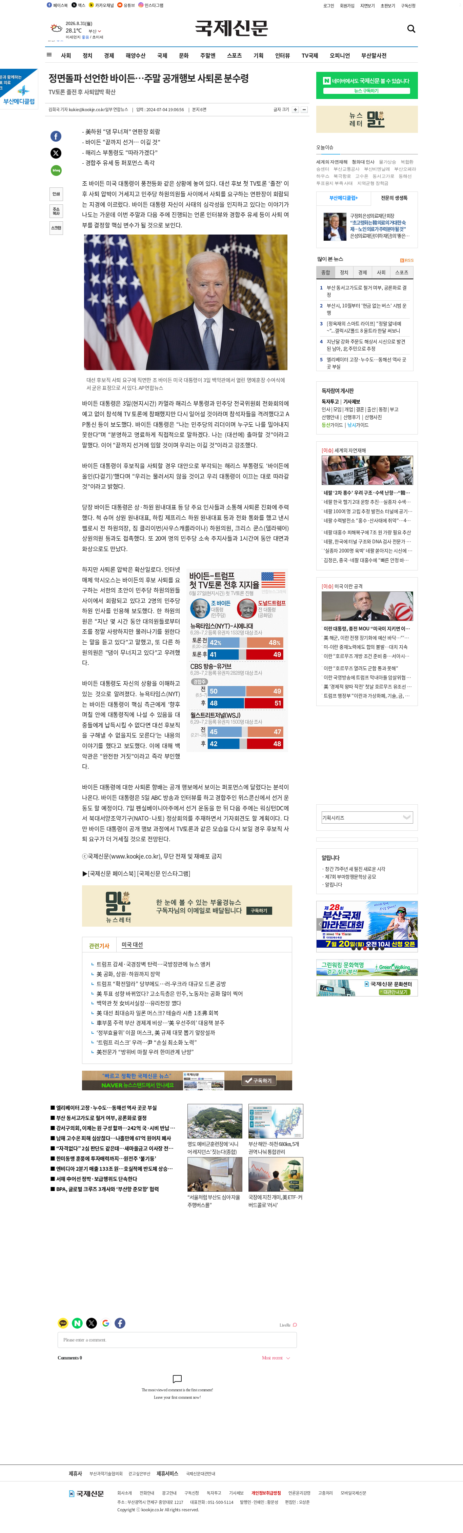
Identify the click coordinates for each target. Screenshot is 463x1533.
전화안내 (147, 1493)
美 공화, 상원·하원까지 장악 (128, 974)
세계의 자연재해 (331, 161)
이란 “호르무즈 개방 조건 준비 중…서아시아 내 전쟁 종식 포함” (385, 655)
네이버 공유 (55, 171)
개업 (348, 409)
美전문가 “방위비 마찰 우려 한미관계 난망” (145, 1052)
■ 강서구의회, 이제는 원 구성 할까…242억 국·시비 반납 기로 (115, 1127)
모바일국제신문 (353, 1493)
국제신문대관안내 (200, 1473)
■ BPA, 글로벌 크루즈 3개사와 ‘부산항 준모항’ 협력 (104, 1188)
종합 (325, 272)
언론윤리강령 (299, 1493)
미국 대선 (132, 944)
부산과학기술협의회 (105, 1473)
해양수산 (136, 55)
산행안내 (330, 416)
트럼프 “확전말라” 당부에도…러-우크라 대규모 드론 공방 (161, 984)
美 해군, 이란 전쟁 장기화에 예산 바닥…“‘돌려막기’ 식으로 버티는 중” (391, 637)
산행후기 (351, 416)
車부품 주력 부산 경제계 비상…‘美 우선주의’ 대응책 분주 (161, 1022)
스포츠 (234, 55)
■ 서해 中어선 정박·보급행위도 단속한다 (93, 1178)
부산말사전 (373, 55)
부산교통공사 (347, 169)
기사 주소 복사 (55, 211)
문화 (184, 55)
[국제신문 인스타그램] (163, 873)
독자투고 (214, 1493)
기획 (259, 55)
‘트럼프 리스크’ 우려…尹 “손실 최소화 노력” (147, 1042)
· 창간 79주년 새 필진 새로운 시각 (353, 868)
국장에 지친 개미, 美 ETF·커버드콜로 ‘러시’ (275, 1200)
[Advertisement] (367, 755)
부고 (394, 409)
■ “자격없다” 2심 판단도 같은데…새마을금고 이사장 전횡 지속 (116, 1148)
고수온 (361, 176)
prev (320, 924)
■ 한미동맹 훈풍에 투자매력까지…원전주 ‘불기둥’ (103, 1158)
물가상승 (387, 161)
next (414, 924)
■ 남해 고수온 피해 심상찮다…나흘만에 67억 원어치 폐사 (110, 1138)
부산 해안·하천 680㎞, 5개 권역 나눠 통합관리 (273, 1147)
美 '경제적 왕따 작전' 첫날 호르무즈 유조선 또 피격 (372, 686)
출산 (371, 409)
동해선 (405, 176)
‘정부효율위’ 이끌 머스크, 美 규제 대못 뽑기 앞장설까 (156, 1032)
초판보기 (388, 5)
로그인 (328, 5)
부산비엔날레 (377, 169)
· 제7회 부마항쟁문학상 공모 (349, 876)
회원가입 (347, 5)
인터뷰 (282, 55)
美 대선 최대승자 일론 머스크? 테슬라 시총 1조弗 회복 (158, 1013)
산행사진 (373, 416)
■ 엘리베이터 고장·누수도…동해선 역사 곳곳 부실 (103, 1107)
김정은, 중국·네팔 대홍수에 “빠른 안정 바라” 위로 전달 (377, 560)
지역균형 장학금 (372, 183)
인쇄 (55, 194)
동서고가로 (383, 176)
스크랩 (55, 228)
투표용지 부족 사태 (334, 183)
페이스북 (60, 5)
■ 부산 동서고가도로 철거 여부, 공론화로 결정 (98, 1117)
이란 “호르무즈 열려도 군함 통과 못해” (361, 668)
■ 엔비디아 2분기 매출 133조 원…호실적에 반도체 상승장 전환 (116, 1168)
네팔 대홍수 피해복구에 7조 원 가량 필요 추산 (367, 532)
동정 (383, 409)
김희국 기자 (58, 109)
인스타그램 (154, 5)
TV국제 (310, 55)
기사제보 (236, 1493)
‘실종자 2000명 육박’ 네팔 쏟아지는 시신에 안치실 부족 (377, 550)
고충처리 (325, 1493)
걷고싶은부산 (139, 1473)
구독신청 (408, 5)
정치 (88, 55)
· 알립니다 (332, 884)
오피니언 (340, 55)
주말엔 (207, 55)
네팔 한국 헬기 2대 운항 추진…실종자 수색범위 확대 (374, 501)
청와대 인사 (363, 161)
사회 (66, 55)
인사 (326, 409)
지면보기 (367, 5)
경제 (109, 55)
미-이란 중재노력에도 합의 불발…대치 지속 (365, 646)
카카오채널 (104, 5)
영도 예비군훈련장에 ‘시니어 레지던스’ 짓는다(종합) (212, 1147)
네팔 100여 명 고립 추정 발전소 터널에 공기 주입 (370, 511)
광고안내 (169, 1493)
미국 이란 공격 (342, 586)
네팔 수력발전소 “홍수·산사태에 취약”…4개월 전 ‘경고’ (378, 520)
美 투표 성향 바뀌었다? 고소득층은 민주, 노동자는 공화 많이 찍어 (170, 993)
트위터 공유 (55, 154)
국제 (162, 55)
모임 (337, 409)
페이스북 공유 (55, 137)
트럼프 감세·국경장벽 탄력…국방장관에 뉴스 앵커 (153, 964)
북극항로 (342, 176)
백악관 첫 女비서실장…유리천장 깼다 (139, 1003)
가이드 (332, 424)
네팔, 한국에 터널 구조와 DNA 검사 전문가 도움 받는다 (376, 541)
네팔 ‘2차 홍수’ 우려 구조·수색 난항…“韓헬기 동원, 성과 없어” (385, 492)
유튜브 (129, 5)
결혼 (360, 409)
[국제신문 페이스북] (112, 873)
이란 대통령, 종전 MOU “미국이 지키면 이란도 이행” (375, 628)
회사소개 (124, 1493)
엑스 (81, 5)
